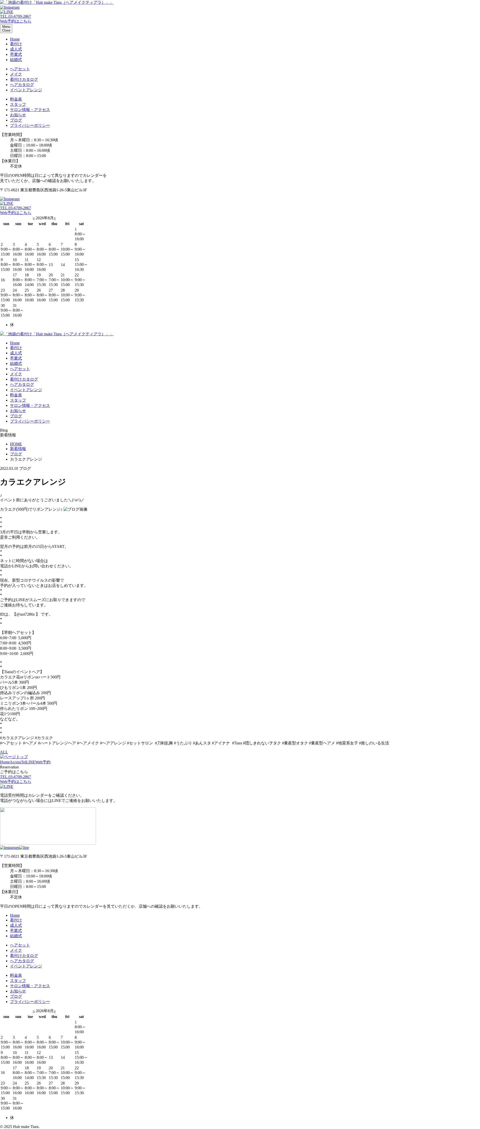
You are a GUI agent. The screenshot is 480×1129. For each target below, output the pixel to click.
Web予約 (42, 762)
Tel (23, 762)
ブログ (16, 120)
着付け (16, 44)
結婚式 (16, 60)
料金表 (16, 99)
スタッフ (18, 104)
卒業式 (16, 54)
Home (15, 39)
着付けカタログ (24, 79)
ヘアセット (20, 69)
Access (15, 762)
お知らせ (18, 115)
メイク (16, 74)
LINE (30, 762)
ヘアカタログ (22, 85)
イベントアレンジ (26, 90)
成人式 (16, 49)
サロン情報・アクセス (30, 110)
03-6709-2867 (15, 16)
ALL (4, 752)
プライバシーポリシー (30, 125)
